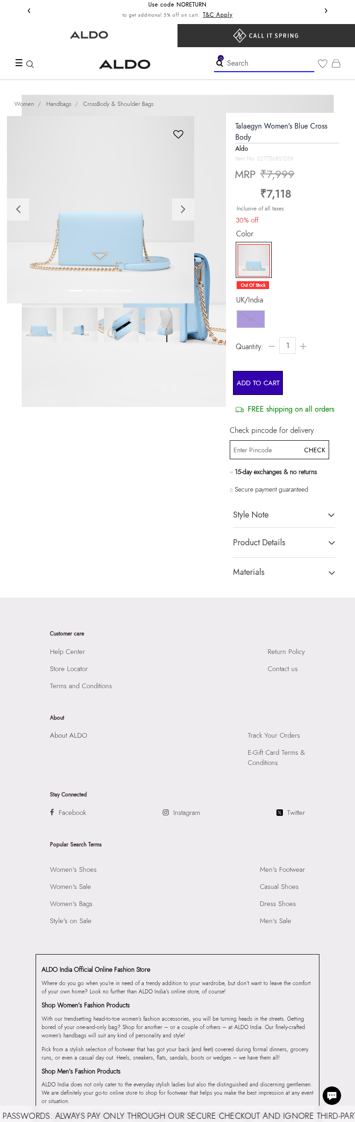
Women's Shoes (73, 869)
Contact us (283, 669)
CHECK (314, 450)
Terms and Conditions (81, 686)
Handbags (58, 103)
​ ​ (266, 35)
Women (24, 103)
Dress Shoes (278, 904)
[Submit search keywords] (220, 63)
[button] (21, 209)
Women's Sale (70, 887)
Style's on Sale (71, 921)
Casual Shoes (279, 887)
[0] (322, 63)
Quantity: (249, 346)
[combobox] (264, 63)
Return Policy (286, 652)
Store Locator (69, 669)
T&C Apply (218, 15)
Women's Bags (71, 904)
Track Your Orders (274, 735)
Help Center (67, 652)
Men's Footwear (282, 869)
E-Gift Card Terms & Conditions (276, 757)
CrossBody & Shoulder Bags (118, 103)
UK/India (249, 300)
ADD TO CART (258, 383)
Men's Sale (275, 921)
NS (251, 319)
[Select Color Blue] (251, 260)
